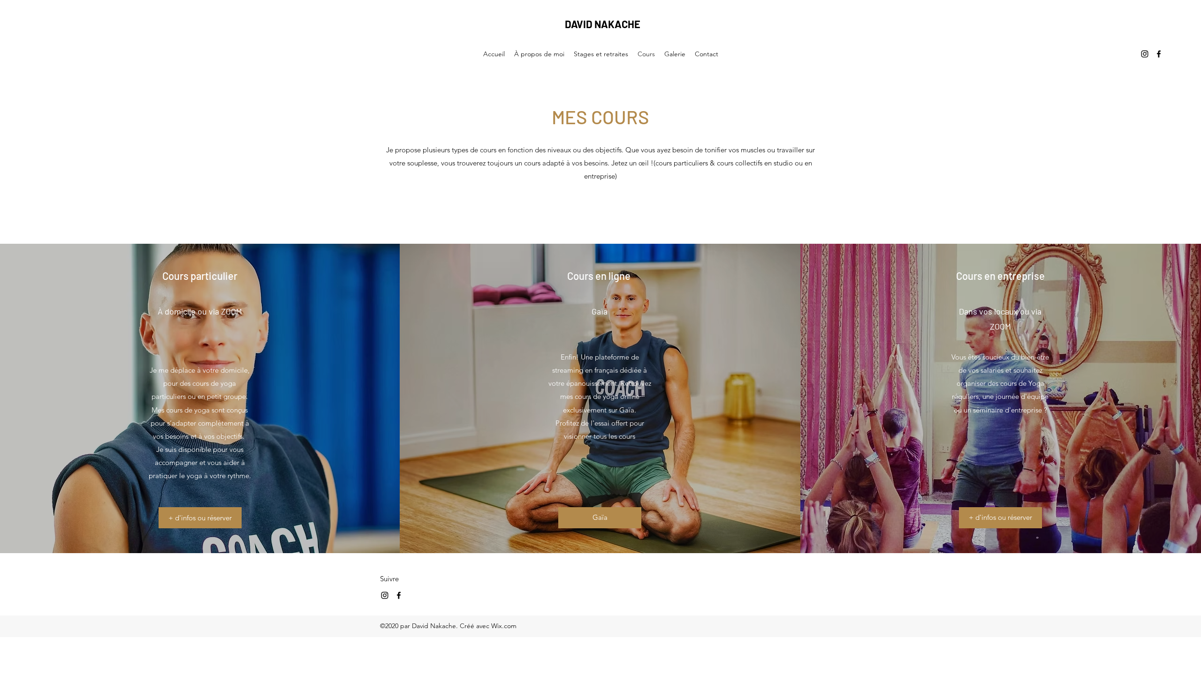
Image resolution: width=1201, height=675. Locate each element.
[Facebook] (1158, 54)
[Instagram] (1144, 54)
